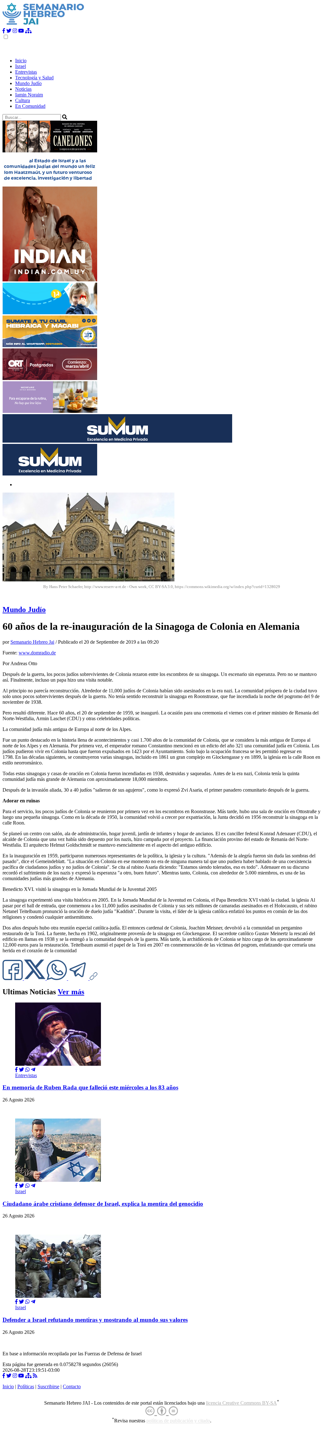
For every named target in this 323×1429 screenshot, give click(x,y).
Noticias (23, 89)
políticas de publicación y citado (178, 1421)
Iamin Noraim (29, 94)
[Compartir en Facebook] (16, 1069)
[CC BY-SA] (161, 1411)
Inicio (20, 60)
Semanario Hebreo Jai (32, 642)
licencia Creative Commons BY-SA (241, 1403)
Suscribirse (48, 1386)
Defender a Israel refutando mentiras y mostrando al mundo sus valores (95, 1319)
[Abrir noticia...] (58, 1064)
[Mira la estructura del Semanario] (28, 31)
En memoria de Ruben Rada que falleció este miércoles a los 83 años (90, 1087)
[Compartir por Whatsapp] (27, 1069)
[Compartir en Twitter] (21, 1069)
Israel (20, 66)
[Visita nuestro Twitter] (8, 31)
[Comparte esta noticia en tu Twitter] (35, 978)
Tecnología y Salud (34, 77)
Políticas (25, 1386)
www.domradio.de (37, 652)
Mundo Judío (28, 83)
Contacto (72, 1386)
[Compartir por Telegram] (79, 978)
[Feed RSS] (35, 1375)
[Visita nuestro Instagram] (15, 31)
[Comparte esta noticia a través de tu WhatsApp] (57, 978)
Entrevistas (26, 72)
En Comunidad (30, 106)
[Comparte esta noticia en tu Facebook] (13, 978)
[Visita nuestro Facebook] (4, 31)
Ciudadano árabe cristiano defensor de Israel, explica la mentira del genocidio (103, 1203)
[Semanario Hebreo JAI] (43, 25)
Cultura (22, 100)
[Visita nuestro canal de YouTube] (21, 31)
